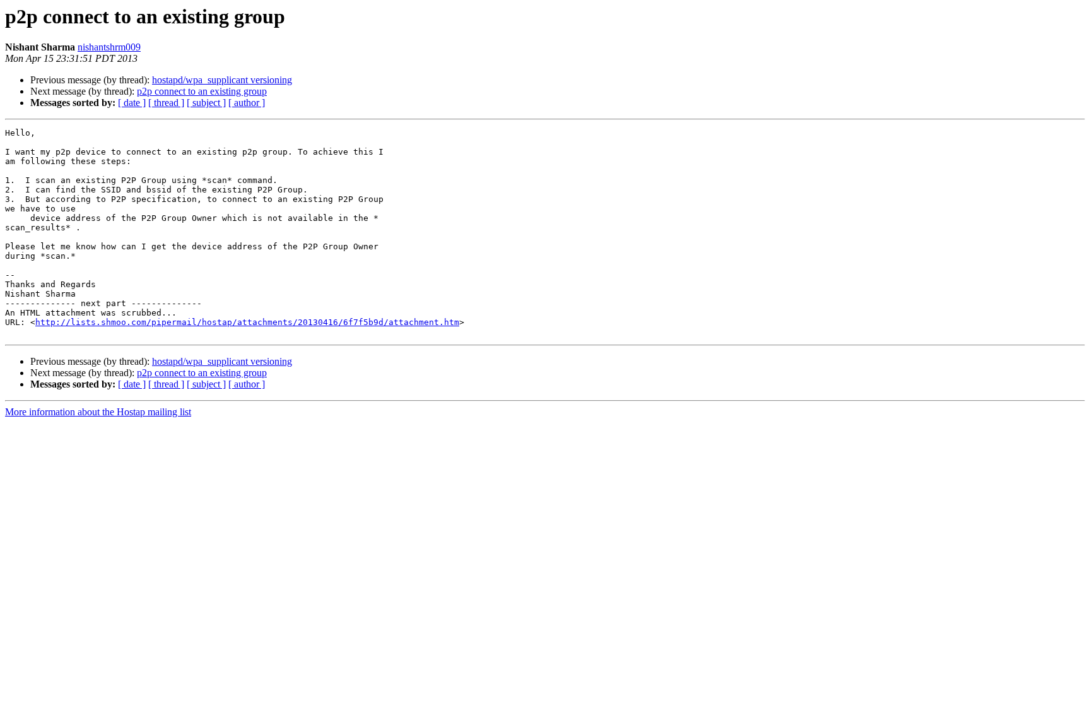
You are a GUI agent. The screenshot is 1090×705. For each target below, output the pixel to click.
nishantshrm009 (109, 47)
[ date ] (132, 102)
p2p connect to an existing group (202, 91)
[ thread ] (166, 102)
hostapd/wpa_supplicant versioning (222, 79)
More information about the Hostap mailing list (98, 411)
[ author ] (246, 102)
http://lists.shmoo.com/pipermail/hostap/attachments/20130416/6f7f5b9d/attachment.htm (247, 322)
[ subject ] (206, 102)
